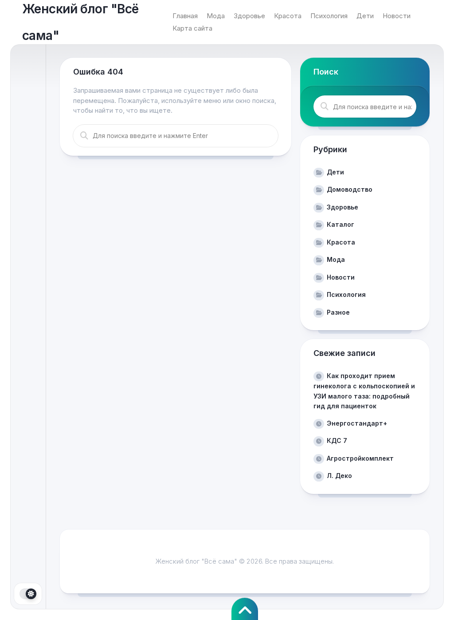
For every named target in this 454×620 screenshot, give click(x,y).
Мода (216, 16)
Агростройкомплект (360, 458)
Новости (397, 16)
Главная (185, 16)
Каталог (340, 224)
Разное (338, 312)
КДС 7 (337, 440)
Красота (287, 16)
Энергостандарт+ (357, 423)
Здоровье (249, 16)
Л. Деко (339, 475)
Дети (365, 16)
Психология (329, 16)
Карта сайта (192, 28)
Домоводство (349, 189)
